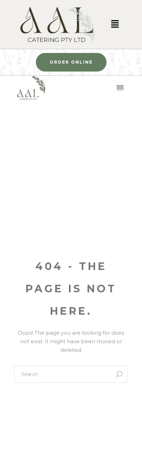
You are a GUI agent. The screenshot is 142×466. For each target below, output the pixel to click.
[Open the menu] (120, 88)
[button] (115, 24)
